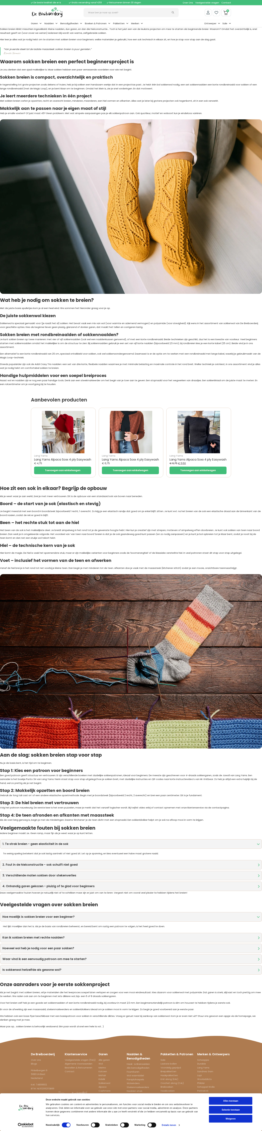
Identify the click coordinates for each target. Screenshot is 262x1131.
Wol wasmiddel (135, 1075)
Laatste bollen (169, 1063)
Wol (101, 1063)
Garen (34, 23)
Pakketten (119, 23)
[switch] (95, 1125)
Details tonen (169, 1125)
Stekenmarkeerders (138, 1087)
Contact (226, 2)
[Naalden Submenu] (56, 23)
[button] (131, 844)
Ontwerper (210, 23)
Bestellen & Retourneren (78, 1067)
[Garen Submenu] (40, 23)
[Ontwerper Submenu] (219, 23)
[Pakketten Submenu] (127, 23)
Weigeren (231, 1118)
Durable (201, 1063)
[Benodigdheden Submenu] (81, 23)
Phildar (201, 1083)
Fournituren (133, 1071)
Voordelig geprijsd (171, 1067)
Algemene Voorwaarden (78, 1063)
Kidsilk (102, 1079)
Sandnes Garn (205, 1071)
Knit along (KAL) (169, 1079)
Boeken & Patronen (96, 23)
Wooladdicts (204, 1079)
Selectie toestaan (231, 1109)
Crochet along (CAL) (172, 1083)
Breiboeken (167, 1086)
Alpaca (102, 1086)
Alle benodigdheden (138, 1067)
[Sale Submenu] (230, 23)
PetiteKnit (202, 1090)
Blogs (34, 1063)
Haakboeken (168, 1090)
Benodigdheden (69, 23)
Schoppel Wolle (206, 1086)
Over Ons (188, 2)
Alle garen (104, 1059)
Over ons (36, 1059)
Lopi (199, 1075)
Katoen (103, 1071)
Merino (102, 1067)
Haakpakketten (169, 1075)
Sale (224, 23)
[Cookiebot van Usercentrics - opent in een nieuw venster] (25, 1125)
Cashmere (105, 1090)
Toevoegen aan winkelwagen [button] (62, 470)
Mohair (102, 1075)
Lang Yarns (203, 1067)
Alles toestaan (230, 1100)
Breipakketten (168, 1071)
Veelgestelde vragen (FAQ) (80, 1059)
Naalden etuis (134, 1091)
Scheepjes (203, 1059)
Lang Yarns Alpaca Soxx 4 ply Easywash (62, 460)
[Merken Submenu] (142, 23)
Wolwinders (133, 1083)
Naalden (49, 23)
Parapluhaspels (135, 1079)
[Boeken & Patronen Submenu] (109, 23)
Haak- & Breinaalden (138, 1064)
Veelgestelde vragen (207, 2)
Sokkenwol (104, 1083)
